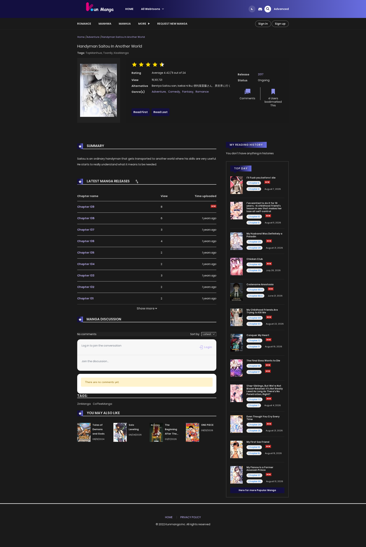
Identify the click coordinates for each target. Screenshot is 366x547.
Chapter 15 (254, 453)
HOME (129, 9)
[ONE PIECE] (192, 432)
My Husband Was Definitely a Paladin (264, 235)
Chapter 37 (254, 475)
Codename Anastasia (260, 284)
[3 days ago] (268, 365)
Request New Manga (172, 24)
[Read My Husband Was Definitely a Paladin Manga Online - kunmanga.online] (236, 241)
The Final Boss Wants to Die (263, 360)
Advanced (281, 9)
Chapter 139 (85, 207)
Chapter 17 (254, 371)
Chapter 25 (254, 430)
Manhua (125, 24)
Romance (84, 24)
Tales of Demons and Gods (98, 429)
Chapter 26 (254, 424)
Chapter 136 (85, 241)
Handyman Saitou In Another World (123, 37)
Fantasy (187, 92)
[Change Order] (137, 181)
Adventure (93, 37)
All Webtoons (150, 9)
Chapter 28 (254, 247)
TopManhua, (94, 53)
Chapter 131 (85, 298)
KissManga (121, 53)
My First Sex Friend (257, 442)
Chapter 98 (254, 317)
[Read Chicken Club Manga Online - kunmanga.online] (236, 266)
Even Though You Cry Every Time (262, 418)
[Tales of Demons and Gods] (84, 432)
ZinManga (84, 404)
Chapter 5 (253, 182)
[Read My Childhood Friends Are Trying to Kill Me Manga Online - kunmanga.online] (236, 317)
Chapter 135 (85, 253)
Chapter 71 (254, 346)
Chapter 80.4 (255, 289)
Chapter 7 (253, 405)
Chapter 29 (254, 241)
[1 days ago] (268, 371)
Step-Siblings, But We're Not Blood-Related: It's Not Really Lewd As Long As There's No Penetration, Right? (264, 390)
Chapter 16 (254, 447)
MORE (142, 24)
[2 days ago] (268, 339)
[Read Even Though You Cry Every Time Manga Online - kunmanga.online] (236, 424)
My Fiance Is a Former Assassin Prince (259, 469)
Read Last (160, 112)
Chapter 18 (254, 365)
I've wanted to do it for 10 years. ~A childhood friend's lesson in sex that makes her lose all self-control (264, 207)
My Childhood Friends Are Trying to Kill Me (262, 311)
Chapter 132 (85, 287)
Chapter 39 (254, 270)
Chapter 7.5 (254, 399)
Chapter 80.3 (255, 295)
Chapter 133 (85, 275)
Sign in (263, 24)
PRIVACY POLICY (190, 517)
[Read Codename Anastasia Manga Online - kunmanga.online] (236, 292)
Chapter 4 (253, 189)
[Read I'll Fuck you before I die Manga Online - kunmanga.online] (236, 185)
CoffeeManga (102, 404)
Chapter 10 (254, 216)
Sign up (280, 24)
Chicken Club (254, 259)
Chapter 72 (254, 340)
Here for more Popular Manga (257, 490)
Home (81, 37)
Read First (140, 112)
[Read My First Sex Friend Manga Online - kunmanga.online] (236, 449)
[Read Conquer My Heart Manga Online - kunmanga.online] (236, 342)
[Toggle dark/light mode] (252, 9)
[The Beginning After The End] (156, 432)
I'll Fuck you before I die (260, 177)
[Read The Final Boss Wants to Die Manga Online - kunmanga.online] (236, 368)
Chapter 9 (253, 222)
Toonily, (108, 53)
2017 (260, 74)
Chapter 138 (86, 218)
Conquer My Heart (257, 335)
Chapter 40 (254, 264)
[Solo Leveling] (120, 432)
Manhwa (105, 24)
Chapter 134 (86, 264)
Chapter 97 (254, 323)
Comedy (174, 92)
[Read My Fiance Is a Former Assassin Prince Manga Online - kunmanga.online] (236, 474)
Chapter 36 (254, 481)
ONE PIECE (207, 425)
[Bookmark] (273, 92)
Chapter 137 (85, 230)
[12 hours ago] (269, 240)
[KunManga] (99, 9)
